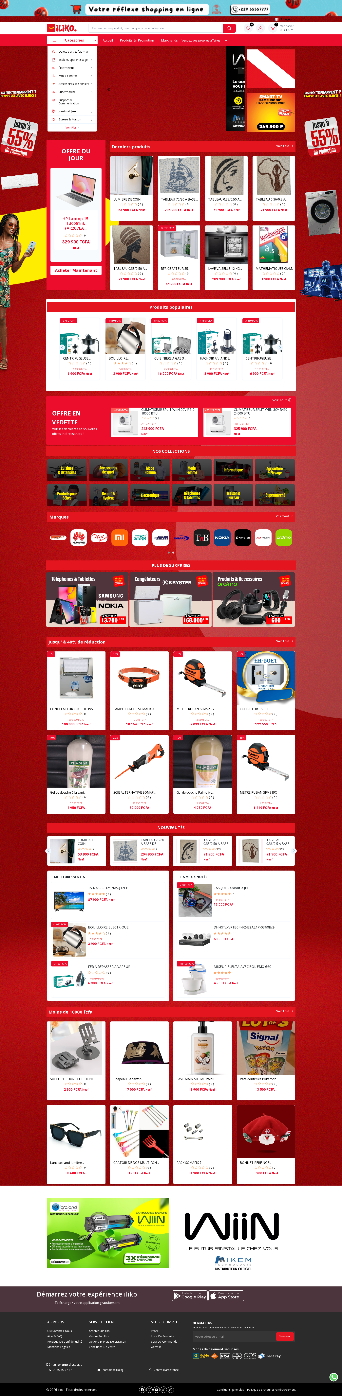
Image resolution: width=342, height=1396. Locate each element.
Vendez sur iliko (57, 19)
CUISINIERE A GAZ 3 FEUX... (169, 358)
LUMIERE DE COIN (127, 199)
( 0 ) (85, 235)
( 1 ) (134, 363)
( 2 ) (108, 894)
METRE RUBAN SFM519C (258, 792)
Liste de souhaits (162, 1336)
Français (286, 19)
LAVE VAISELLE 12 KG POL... (224, 268)
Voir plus (71, 127)
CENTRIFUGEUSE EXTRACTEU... (75, 358)
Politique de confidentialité (64, 1341)
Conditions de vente (102, 1347)
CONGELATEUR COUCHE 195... (72, 709)
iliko (60, 1390)
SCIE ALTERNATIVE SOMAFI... (134, 792)
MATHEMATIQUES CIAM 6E (274, 268)
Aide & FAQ (54, 1336)
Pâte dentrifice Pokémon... (259, 1079)
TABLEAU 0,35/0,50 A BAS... (223, 199)
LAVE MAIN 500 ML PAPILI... (197, 1079)
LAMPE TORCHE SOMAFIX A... (134, 709)
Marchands (169, 40)
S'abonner (285, 1336)
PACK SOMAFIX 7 (189, 1162)
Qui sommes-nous (59, 1331)
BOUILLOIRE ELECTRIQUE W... (121, 358)
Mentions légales (58, 1347)
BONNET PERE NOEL (255, 1162)
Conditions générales (230, 1389)
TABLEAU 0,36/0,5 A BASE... (270, 199)
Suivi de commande (164, 1341)
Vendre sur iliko (99, 1336)
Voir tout (283, 146)
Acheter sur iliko (99, 1331)
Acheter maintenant (76, 270)
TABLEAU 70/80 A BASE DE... (178, 199)
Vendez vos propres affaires (201, 40)
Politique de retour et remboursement (271, 1389)
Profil (154, 1331)
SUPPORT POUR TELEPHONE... (72, 1079)
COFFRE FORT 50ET (254, 709)
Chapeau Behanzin (127, 1079)
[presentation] (62, 347)
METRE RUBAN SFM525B (195, 709)
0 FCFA (287, 28)
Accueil (108, 40)
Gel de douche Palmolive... (195, 792)
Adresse (156, 1347)
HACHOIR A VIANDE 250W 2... (214, 358)
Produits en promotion (137, 40)
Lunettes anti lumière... (67, 1162)
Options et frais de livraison (107, 1341)
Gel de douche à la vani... (68, 792)
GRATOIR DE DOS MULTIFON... (136, 1162)
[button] (109, 89)
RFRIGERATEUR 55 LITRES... (174, 268)
